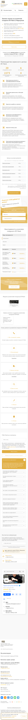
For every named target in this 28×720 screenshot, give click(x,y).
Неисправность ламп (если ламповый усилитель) (6, 253)
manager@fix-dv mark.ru (6, 676)
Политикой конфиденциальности (14, 547)
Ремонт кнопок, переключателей (8, 166)
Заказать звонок (14, 286)
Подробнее (14, 358)
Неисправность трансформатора (6, 258)
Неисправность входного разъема (6, 268)
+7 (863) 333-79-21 (17, 3)
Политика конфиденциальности (14, 707)
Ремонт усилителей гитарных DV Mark (9, 656)
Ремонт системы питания (6, 180)
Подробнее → (22, 253)
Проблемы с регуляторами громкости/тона (5, 263)
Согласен (24, 716)
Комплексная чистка (6, 170)
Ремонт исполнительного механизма (8, 173)
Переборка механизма (6, 176)
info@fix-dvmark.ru (5, 673)
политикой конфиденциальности (19, 221)
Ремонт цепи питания (6, 163)
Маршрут (8, 594)
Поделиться (2, 697)
